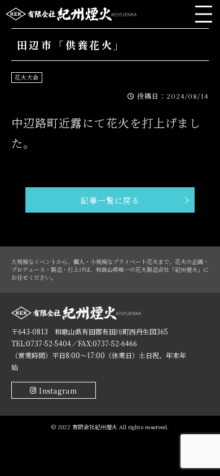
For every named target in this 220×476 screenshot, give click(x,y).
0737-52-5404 (48, 343)
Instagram (58, 390)
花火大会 (27, 77)
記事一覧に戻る (110, 200)
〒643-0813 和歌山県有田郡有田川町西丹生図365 (89, 331)
